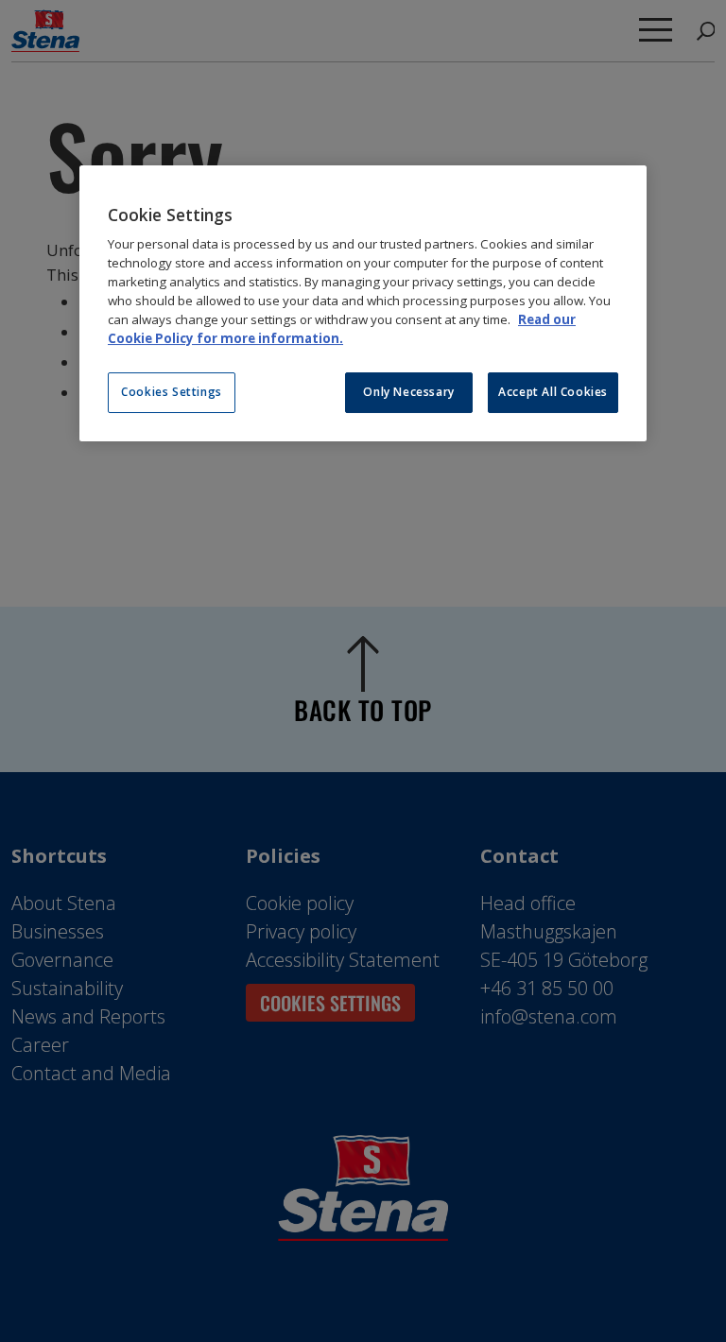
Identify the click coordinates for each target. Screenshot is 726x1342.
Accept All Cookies (553, 392)
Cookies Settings (171, 392)
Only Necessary (408, 392)
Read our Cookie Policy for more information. (342, 329)
